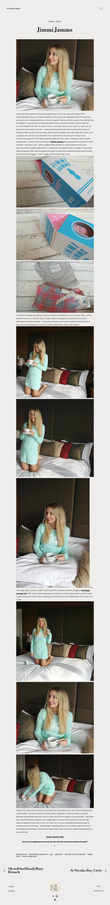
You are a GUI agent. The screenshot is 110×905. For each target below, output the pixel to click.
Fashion (51, 21)
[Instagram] (57, 896)
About (11, 886)
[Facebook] (53, 896)
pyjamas (58, 854)
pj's (51, 854)
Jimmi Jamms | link (55, 837)
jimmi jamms (21, 854)
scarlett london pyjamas (75, 854)
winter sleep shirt (29, 856)
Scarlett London (13, 9)
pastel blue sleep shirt (38, 854)
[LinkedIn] (55, 900)
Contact (11, 891)
